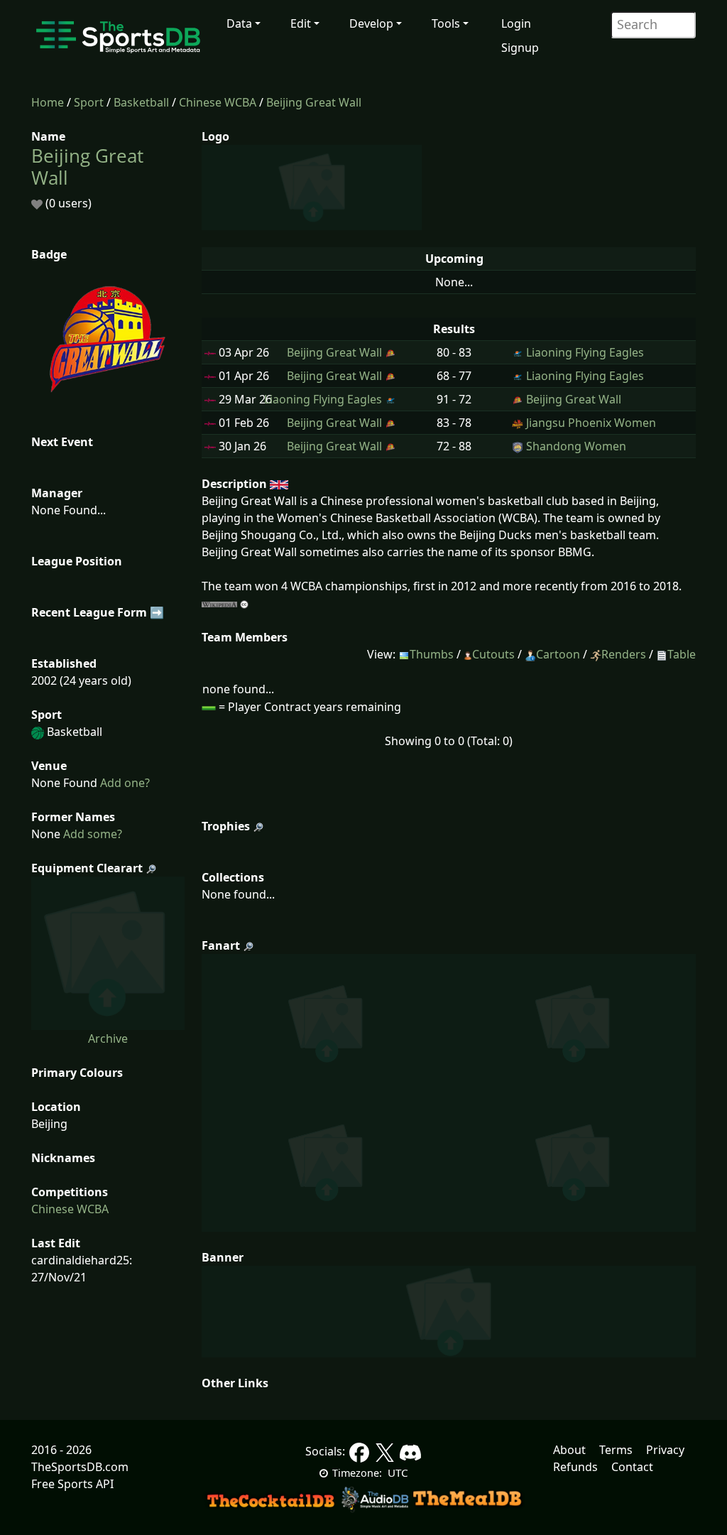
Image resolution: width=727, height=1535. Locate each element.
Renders (623, 654)
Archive (108, 1038)
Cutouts (493, 654)
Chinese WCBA (217, 102)
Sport (89, 102)
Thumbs (432, 654)
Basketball (141, 102)
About (569, 1450)
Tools (446, 23)
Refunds (575, 1467)
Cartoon (558, 654)
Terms (616, 1450)
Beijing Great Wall (313, 102)
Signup (520, 47)
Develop (371, 23)
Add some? (91, 834)
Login (516, 23)
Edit (300, 23)
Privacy (665, 1450)
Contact (632, 1467)
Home (47, 102)
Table (681, 654)
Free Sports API (72, 1484)
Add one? (123, 783)
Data (239, 23)
